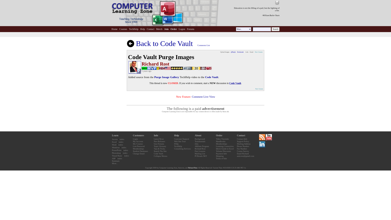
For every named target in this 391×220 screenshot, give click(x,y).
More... (115, 163)
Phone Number (243, 146)
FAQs (176, 144)
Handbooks (220, 141)
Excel (114, 142)
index (122, 139)
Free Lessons (200, 151)
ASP (113, 158)
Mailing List (200, 153)
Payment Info (221, 153)
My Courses (138, 144)
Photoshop (116, 153)
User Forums (159, 144)
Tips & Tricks (159, 149)
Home (114, 29)
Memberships (138, 149)
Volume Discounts (223, 151)
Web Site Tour (180, 141)
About (198, 135)
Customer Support (181, 139)
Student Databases (140, 151)
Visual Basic (117, 156)
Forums (190, 29)
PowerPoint (116, 150)
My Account (138, 141)
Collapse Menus (160, 156)
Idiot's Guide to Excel (225, 149)
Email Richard (243, 153)
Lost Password (139, 146)
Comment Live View (203, 96)
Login (135, 139)
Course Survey (243, 151)
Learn (115, 135)
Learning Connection (225, 146)
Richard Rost (200, 149)
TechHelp (133, 29)
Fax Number (242, 149)
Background (200, 139)
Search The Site (160, 151)
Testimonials (200, 141)
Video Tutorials (222, 139)
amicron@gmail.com (245, 156)
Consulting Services (182, 149)
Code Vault (158, 153)
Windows (116, 147)
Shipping (220, 156)
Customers (138, 135)
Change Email (139, 153)
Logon (182, 29)
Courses (123, 29)
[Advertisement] (195, 122)
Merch (159, 29)
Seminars (115, 161)
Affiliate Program (202, 146)
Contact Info (242, 139)
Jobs (196, 144)
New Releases (159, 141)
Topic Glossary (160, 146)
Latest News (159, 139)
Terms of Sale (221, 158)
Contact (150, 29)
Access (115, 139)
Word (114, 145)
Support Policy (243, 141)
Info (156, 135)
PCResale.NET (201, 156)
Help (142, 29)
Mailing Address (243, 144)
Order (219, 135)
